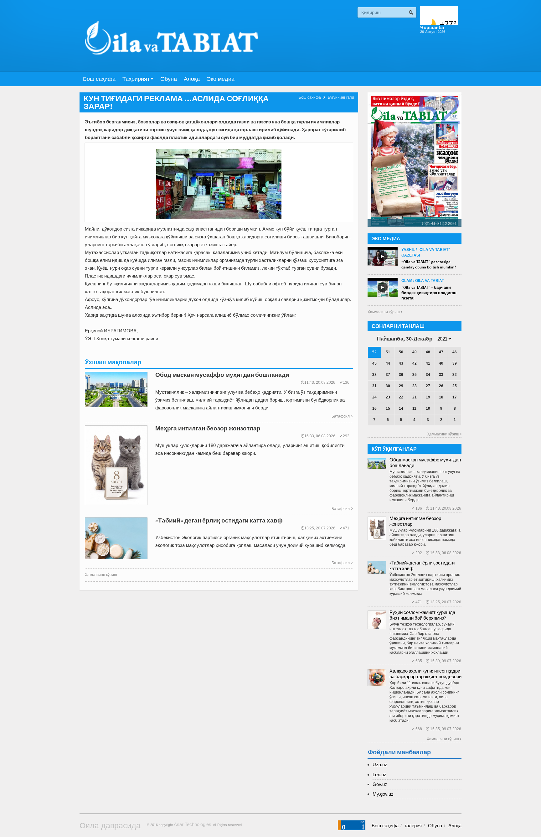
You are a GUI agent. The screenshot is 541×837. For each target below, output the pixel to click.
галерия (413, 825)
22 (401, 397)
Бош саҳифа (99, 79)
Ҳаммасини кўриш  (385, 312)
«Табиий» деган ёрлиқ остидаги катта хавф (422, 565)
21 (414, 397)
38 (374, 374)
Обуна (168, 79)
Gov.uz (380, 784)
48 (428, 352)
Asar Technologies (192, 824)
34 (428, 374)
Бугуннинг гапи (341, 97)
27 (428, 386)
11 (414, 408)
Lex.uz (379, 774)
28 (414, 386)
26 (441, 386)
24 (374, 397)
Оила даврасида (110, 825)
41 (428, 363)
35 (414, 374)
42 (414, 363)
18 (441, 397)
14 (401, 408)
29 (401, 386)
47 (441, 352)
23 (388, 397)
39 (454, 363)
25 (454, 386)
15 (388, 408)
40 (441, 363)
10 (428, 408)
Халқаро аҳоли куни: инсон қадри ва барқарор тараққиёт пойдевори (425, 673)
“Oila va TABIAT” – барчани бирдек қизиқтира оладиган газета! (428, 293)
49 (414, 352)
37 (388, 374)
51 (388, 352)
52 (374, 352)
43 (401, 363)
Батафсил (342, 416)
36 (401, 374)
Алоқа (192, 79)
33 (441, 374)
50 (401, 352)
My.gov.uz (383, 794)
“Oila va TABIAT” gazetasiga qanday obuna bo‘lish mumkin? (428, 264)
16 (374, 408)
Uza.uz (380, 764)
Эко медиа (220, 79)
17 (454, 397)
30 (388, 386)
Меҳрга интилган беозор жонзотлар (415, 521)
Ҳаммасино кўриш (101, 575)
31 (374, 386)
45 (374, 363)
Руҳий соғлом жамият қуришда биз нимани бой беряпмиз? (422, 615)
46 (454, 352)
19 (428, 397)
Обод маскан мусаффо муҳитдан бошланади (425, 462)
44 (388, 363)
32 (454, 374)
